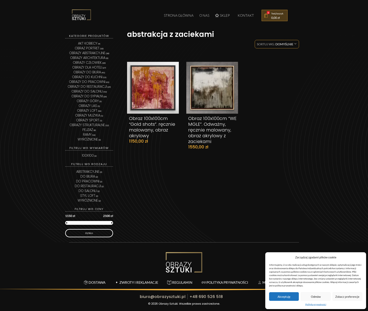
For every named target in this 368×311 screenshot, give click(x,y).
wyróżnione (88, 200)
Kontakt (246, 15)
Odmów (316, 296)
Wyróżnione (88, 139)
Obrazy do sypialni (87, 96)
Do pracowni (87, 181)
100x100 (88, 155)
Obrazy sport (87, 120)
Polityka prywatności (315, 304)
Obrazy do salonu (87, 91)
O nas (204, 15)
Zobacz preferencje (347, 296)
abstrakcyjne (87, 171)
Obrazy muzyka (87, 115)
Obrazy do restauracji (87, 86)
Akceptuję (284, 296)
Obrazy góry (88, 100)
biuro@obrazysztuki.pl (163, 296)
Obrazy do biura (87, 72)
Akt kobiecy (87, 43)
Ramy (87, 134)
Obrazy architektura (87, 57)
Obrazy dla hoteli (87, 67)
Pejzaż (87, 129)
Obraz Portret (87, 48)
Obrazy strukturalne (87, 124)
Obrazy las (88, 105)
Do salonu (88, 190)
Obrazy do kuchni (87, 76)
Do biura (87, 176)
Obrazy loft (87, 110)
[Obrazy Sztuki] (81, 14)
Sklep (225, 15)
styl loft (87, 195)
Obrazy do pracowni (87, 81)
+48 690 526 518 (206, 296)
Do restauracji (88, 186)
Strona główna (179, 15)
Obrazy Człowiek (87, 62)
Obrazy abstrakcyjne (87, 52)
